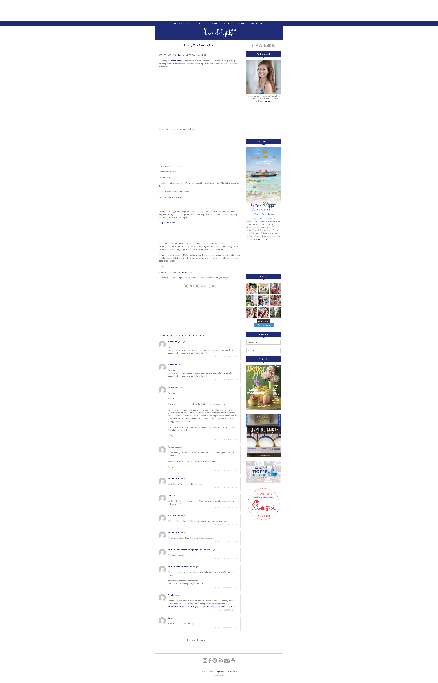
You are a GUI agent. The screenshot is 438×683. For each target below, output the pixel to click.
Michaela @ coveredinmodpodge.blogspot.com (189, 549)
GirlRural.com (174, 515)
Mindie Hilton (174, 478)
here (180, 55)
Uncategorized (193, 278)
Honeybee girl (174, 341)
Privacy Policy (232, 672)
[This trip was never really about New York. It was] (263, 300)
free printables (214, 278)
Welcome (178, 23)
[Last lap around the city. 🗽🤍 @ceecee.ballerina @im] (251, 312)
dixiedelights (165, 278)
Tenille (171, 595)
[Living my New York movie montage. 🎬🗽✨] (263, 312)
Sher (170, 495)
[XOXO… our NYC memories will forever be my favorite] (275, 300)
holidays (223, 278)
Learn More (267, 101)
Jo (169, 618)
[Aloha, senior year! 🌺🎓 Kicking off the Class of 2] (251, 288)
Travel (201, 23)
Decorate (214, 23)
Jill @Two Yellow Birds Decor (181, 566)
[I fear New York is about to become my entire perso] (275, 312)
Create (227, 23)
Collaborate (257, 23)
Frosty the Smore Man (167, 223)
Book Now (262, 239)
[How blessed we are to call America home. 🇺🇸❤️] (251, 300)
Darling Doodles (177, 61)
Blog (190, 23)
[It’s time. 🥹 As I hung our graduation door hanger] (263, 288)
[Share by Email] (197, 286)
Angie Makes (220, 672)
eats (206, 278)
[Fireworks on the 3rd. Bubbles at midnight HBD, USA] (275, 288)
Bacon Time (186, 272)
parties (229, 278)
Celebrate (241, 23)
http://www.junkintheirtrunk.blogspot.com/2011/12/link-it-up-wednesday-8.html (202, 606)
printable (183, 278)
